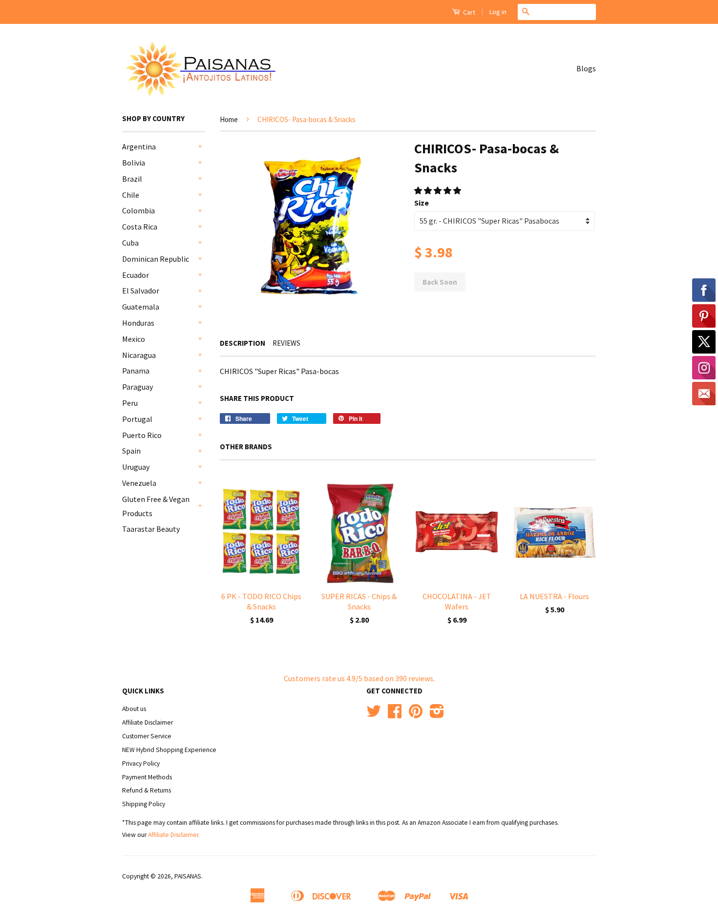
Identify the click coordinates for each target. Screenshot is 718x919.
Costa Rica (139, 226)
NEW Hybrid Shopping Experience (169, 750)
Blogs (586, 68)
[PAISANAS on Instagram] (436, 714)
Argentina (139, 146)
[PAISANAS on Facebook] (394, 714)
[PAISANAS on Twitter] (373, 714)
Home (229, 119)
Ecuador (135, 275)
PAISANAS (187, 876)
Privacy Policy (141, 763)
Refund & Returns (146, 790)
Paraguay (137, 387)
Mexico (133, 339)
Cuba (130, 243)
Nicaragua (139, 355)
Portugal (137, 419)
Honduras (138, 323)
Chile (130, 195)
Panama (135, 371)
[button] (438, 190)
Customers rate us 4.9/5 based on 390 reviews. (359, 678)
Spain (131, 451)
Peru (130, 403)
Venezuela (139, 483)
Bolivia (133, 162)
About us (134, 709)
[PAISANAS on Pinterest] (415, 714)
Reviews (286, 343)
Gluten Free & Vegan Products (156, 506)
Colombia (138, 210)
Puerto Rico (142, 435)
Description (242, 343)
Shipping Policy (143, 804)
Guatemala (140, 307)
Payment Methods (147, 777)
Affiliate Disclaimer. (174, 835)
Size (421, 203)
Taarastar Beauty (151, 529)
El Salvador (140, 290)
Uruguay (135, 467)
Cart (468, 12)
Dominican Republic (155, 259)
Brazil (132, 179)
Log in (498, 11)
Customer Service (146, 736)
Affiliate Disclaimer (147, 722)
